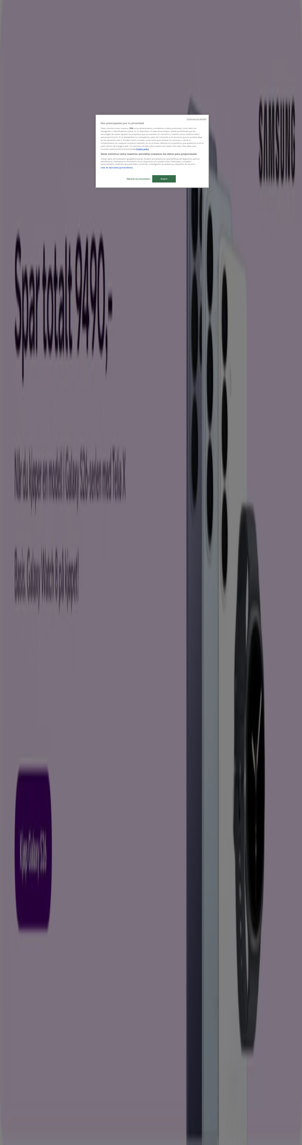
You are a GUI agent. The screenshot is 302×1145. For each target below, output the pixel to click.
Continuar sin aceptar (196, 119)
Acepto (164, 178)
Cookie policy (142, 149)
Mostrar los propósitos (138, 178)
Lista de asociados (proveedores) (117, 167)
